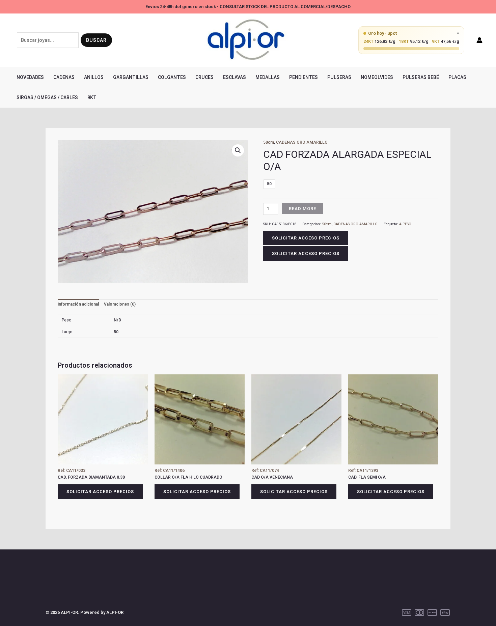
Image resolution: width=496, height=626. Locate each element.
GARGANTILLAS (130, 77)
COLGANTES (172, 77)
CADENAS (64, 77)
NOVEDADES (30, 77)
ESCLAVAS (234, 77)
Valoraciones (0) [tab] (120, 304)
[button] (238, 150)
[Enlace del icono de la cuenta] (479, 40)
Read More (302, 208)
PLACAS (457, 77)
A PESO (405, 224)
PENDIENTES (303, 77)
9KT (92, 97)
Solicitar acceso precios (305, 237)
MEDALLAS (267, 77)
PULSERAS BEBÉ (421, 77)
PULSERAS (339, 77)
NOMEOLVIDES (377, 77)
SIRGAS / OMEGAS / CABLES (47, 97)
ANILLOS (94, 77)
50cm (268, 142)
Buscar (96, 40)
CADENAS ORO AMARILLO (302, 142)
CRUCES (204, 77)
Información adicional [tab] (78, 304)
